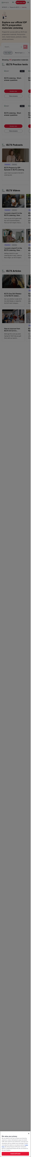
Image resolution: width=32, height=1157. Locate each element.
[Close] (29, 1133)
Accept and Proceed (15, 1153)
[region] (15, 1144)
